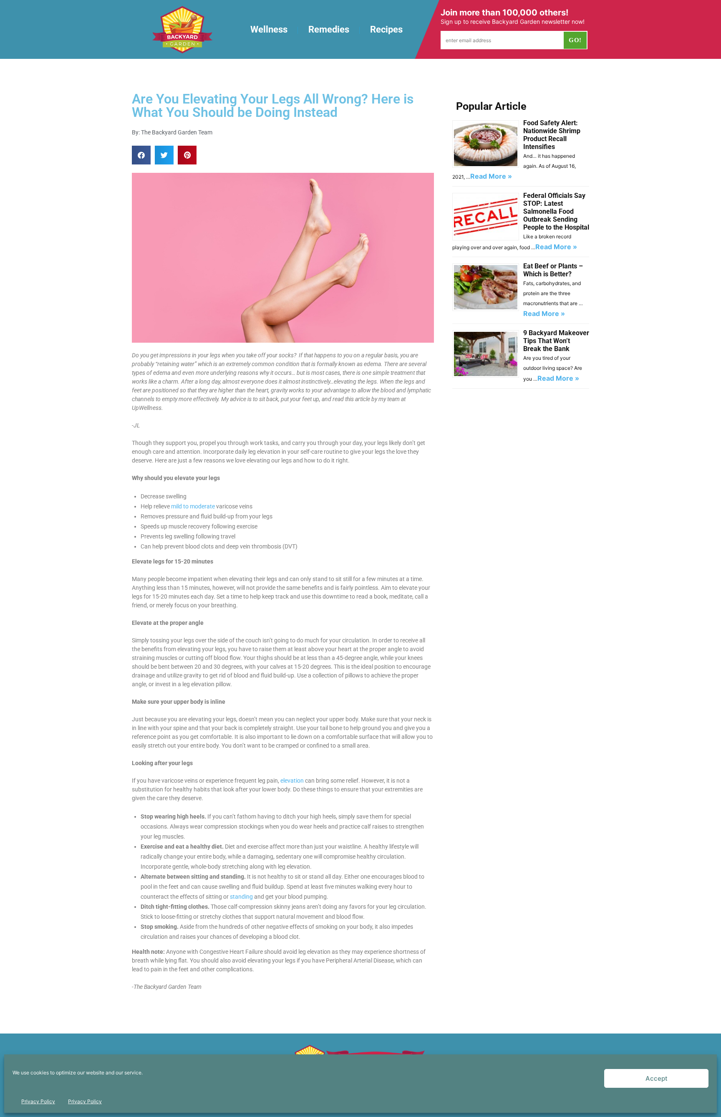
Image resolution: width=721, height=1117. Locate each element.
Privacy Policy (38, 1101)
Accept (656, 1078)
